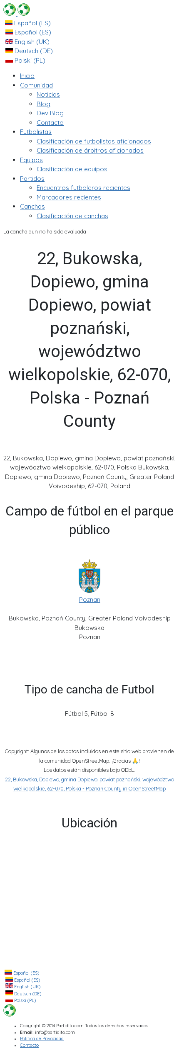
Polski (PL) (29, 60)
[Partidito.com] (16, 13)
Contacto (29, 1045)
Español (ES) (31, 23)
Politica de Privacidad (42, 1038)
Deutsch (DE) (33, 51)
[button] (36, 85)
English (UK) (31, 42)
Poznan (89, 599)
